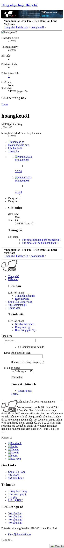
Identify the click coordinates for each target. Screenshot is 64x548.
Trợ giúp (12, 497)
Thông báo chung (17, 491)
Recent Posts (22, 298)
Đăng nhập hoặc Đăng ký (19, 5)
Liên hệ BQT (15, 500)
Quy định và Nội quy (19, 534)
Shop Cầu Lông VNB (20, 301)
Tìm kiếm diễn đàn (25, 295)
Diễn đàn (13, 279)
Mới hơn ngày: (12, 367)
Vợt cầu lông (15, 513)
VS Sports (13, 474)
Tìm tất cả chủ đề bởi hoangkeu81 (40, 242)
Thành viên (14, 307)
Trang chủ (13, 276)
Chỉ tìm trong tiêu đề (32, 346)
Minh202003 (22, 159)
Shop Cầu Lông (16, 471)
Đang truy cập (22, 327)
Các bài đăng (15, 148)
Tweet (4, 104)
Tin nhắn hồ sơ (16, 141)
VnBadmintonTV (17, 304)
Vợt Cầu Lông (16, 478)
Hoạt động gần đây (18, 144)
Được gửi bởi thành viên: (17, 352)
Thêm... (15, 393)
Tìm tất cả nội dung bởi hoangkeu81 (41, 239)
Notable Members (24, 324)
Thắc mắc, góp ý (17, 494)
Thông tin (13, 151)
